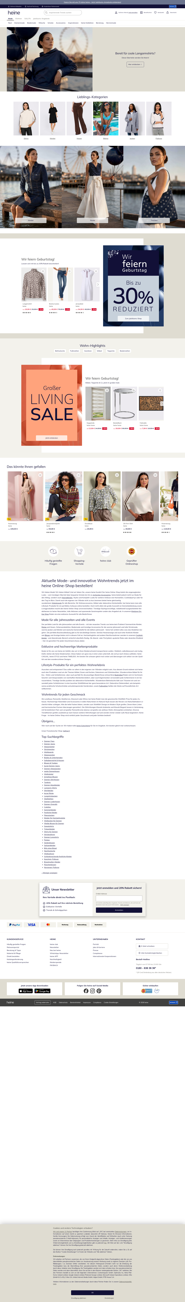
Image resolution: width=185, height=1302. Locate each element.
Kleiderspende (55, 962)
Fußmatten (74, 351)
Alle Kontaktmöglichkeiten (151, 953)
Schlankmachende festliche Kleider (58, 856)
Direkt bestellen (13, 956)
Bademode (31, 23)
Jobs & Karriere (99, 947)
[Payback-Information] (173, 1002)
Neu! (10, 23)
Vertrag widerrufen (42, 1002)
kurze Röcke (49, 793)
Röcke (44, 627)
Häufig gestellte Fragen (16, 944)
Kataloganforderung (15, 959)
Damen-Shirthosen (51, 779)
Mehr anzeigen (124, 905)
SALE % (27, 18)
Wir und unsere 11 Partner (62, 1232)
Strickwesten (49, 749)
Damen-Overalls (50, 804)
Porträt (96, 944)
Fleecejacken (49, 815)
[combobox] (67, 12)
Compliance (97, 953)
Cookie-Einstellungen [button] (111, 1002)
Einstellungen (109, 1298)
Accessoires (61, 23)
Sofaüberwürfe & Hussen (54, 760)
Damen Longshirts (51, 837)
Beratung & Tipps (14, 950)
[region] (92, 1263)
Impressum (87, 1002)
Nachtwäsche (49, 851)
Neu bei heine (55, 950)
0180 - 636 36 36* (146, 968)
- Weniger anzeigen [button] (49, 873)
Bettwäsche (60, 351)
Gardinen (88, 351)
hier (105, 1243)
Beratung (100, 23)
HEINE (53, 939)
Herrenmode (111, 23)
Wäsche (42, 23)
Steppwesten (49, 755)
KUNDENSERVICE (15, 939)
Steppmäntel (49, 747)
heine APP (54, 956)
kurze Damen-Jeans (52, 766)
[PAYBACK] (172, 6)
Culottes (47, 807)
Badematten (125, 351)
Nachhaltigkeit (56, 959)
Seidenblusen (49, 843)
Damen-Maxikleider (52, 785)
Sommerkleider (50, 810)
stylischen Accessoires (102, 595)
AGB (54, 1002)
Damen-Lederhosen (52, 801)
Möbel (99, 351)
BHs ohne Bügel (50, 848)
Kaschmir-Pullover (51, 859)
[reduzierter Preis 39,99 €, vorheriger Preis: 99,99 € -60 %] (124, 404)
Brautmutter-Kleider (52, 862)
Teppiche (111, 351)
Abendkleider (67, 598)
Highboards (49, 752)
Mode (10, 18)
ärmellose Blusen (51, 777)
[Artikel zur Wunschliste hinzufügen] (43, 271)
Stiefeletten (48, 799)
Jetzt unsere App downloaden (34, 985)
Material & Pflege (14, 953)
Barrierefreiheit (75, 1002)
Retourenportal (13, 947)
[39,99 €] (140, 496)
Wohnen (18, 18)
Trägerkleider (49, 829)
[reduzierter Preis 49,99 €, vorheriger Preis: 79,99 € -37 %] (60, 284)
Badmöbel (119, 675)
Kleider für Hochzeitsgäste (54, 818)
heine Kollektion (87, 23)
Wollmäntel (48, 774)
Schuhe (50, 23)
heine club (54, 944)
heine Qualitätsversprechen (18, 962)
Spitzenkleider (49, 845)
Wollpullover (49, 854)
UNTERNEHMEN (100, 939)
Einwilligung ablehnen (78, 1298)
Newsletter (54, 947)
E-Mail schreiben (146, 946)
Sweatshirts (49, 826)
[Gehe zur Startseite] (14, 12)
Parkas (47, 840)
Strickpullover (49, 834)
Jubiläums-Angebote (41, 18)
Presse (95, 950)
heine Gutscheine (83, 726)
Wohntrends (57, 603)
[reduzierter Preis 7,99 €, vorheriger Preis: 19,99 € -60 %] (151, 404)
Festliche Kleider (50, 812)
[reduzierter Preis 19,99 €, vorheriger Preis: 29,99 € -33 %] (34, 284)
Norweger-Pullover (51, 867)
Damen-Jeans (49, 744)
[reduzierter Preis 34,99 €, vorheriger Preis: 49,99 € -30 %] (87, 284)
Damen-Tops (49, 741)
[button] (98, 284)
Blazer (47, 635)
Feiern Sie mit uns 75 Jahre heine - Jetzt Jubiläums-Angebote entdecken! (92, 2)
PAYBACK (54, 965)
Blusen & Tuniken (51, 763)
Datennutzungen (120, 1232)
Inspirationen (73, 23)
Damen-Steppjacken (52, 769)
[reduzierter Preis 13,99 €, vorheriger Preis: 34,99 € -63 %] (98, 404)
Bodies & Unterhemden (53, 758)
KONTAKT (140, 939)
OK (92, 1293)
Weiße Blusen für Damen (54, 823)
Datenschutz (63, 1002)
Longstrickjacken (50, 796)
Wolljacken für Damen (53, 821)
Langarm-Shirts (50, 788)
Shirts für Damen (51, 832)
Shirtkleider (48, 790)
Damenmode (19, 23)
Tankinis (47, 782)
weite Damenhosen (52, 771)
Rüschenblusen (50, 865)
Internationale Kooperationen (104, 956)
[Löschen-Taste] (79, 12)
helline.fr (66, 731)
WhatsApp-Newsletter (59, 953)
